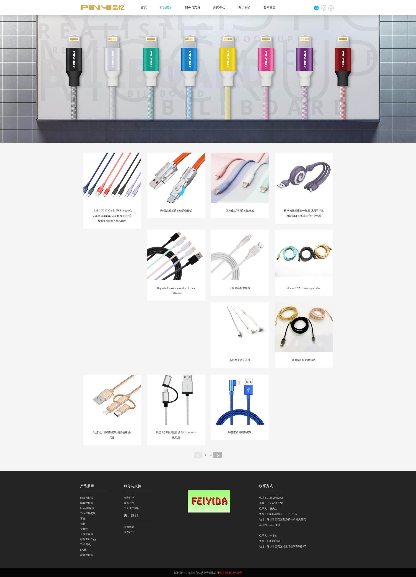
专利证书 (129, 497)
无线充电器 (86, 534)
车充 (82, 518)
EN (323, 8)
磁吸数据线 (86, 502)
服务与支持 (192, 7)
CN (316, 8)
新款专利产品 (88, 539)
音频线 (84, 528)
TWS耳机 (85, 544)
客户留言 (269, 7)
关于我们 (244, 7)
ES (331, 8)
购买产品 (129, 502)
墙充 (82, 523)
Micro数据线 (87, 508)
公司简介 (129, 527)
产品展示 (166, 7)
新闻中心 (219, 7)
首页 (144, 7)
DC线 (83, 549)
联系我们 (129, 532)
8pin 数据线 (86, 497)
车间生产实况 (132, 508)
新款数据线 (86, 554)
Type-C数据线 (88, 513)
